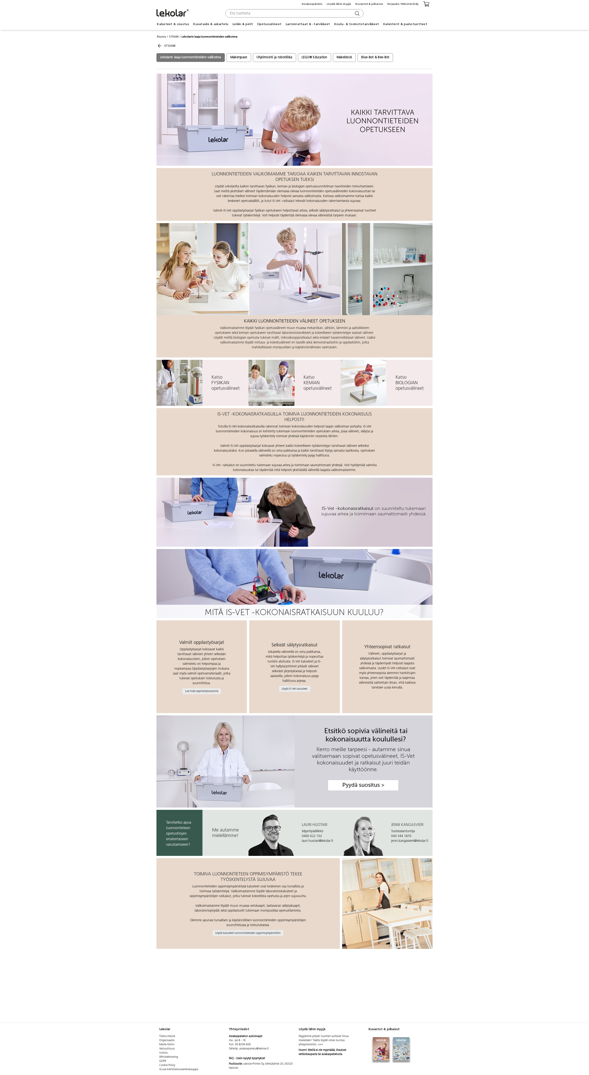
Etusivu (161, 36)
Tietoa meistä (167, 1036)
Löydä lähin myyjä (339, 4)
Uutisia (163, 1053)
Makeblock (344, 57)
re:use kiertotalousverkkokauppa (178, 1069)
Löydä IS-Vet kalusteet (294, 688)
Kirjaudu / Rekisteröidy (403, 4)
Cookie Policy (167, 1065)
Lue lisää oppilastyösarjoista (201, 691)
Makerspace (238, 57)
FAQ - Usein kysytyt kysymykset (247, 1058)
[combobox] (294, 13)
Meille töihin (166, 1044)
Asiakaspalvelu (312, 4)
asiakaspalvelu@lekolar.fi (254, 1048)
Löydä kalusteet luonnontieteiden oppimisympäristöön (248, 933)
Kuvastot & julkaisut (369, 4)
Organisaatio (167, 1040)
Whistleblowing (168, 1057)
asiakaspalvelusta (332, 1054)
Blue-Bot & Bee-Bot (375, 57)
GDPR (162, 1061)
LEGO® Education (314, 57)
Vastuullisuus (167, 1048)
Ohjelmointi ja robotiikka (274, 57)
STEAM (174, 36)
